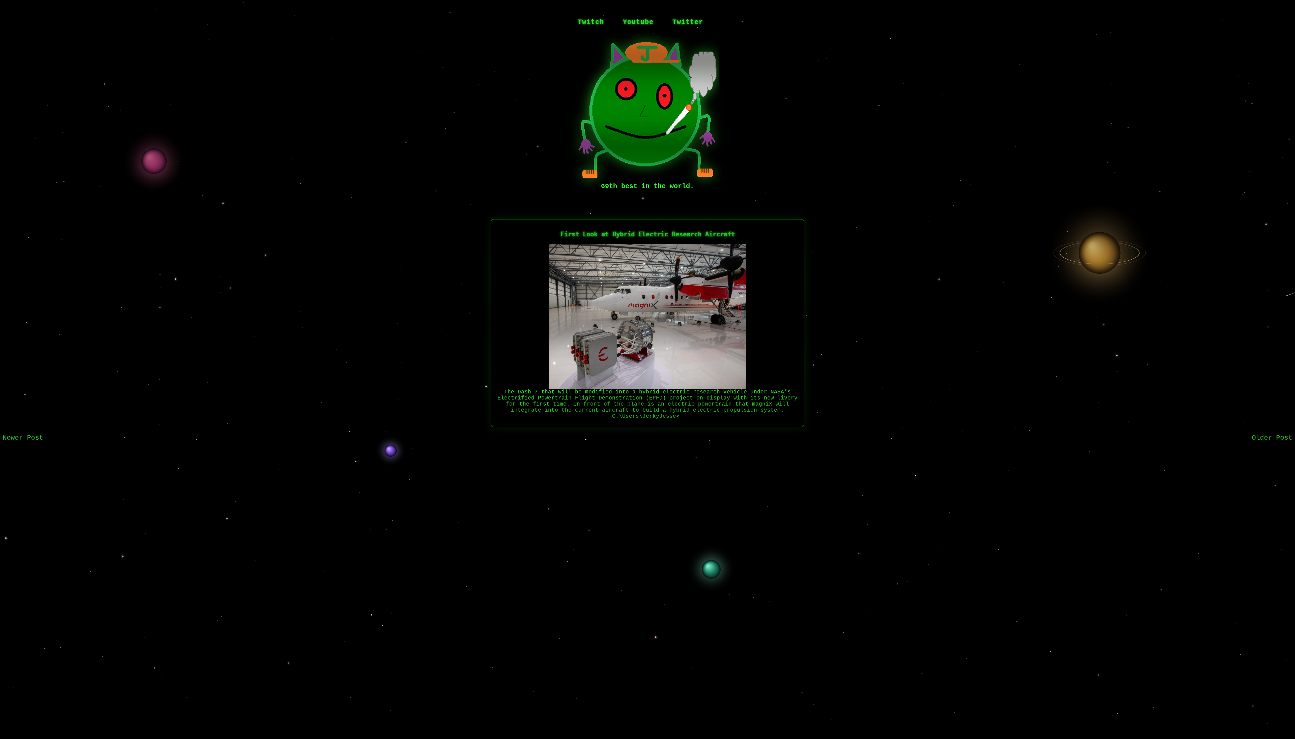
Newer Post (23, 438)
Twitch (591, 22)
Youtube (638, 22)
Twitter (687, 22)
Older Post (1272, 438)
